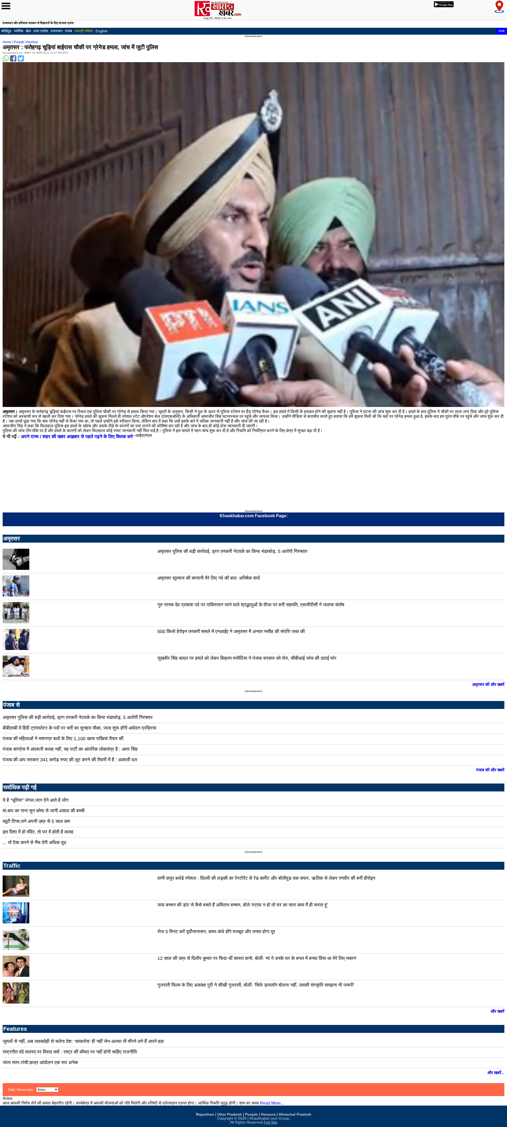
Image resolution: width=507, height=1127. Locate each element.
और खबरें (497, 1011)
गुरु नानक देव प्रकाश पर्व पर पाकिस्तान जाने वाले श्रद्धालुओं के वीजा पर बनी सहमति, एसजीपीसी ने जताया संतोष (250, 604)
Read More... (272, 1103)
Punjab (19, 42)
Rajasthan (205, 1114)
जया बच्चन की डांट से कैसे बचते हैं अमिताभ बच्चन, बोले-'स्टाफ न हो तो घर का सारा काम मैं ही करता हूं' (242, 905)
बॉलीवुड (6, 31)
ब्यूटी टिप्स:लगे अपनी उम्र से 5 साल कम (36, 821)
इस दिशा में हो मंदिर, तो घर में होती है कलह (38, 832)
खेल (28, 31)
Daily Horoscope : (22, 1090)
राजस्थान (56, 31)
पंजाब (68, 31)
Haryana (268, 1114)
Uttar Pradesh (229, 1114)
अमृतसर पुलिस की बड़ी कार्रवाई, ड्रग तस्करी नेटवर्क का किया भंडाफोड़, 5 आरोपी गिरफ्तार (232, 551)
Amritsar (32, 42)
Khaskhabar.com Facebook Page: (254, 516)
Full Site (270, 1122)
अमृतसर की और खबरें (488, 684)
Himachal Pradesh (295, 1114)
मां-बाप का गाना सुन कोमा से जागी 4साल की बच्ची (43, 810)
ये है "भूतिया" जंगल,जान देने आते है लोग (35, 800)
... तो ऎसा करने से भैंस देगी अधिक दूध (34, 842)
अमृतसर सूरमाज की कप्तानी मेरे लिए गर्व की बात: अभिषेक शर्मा (208, 578)
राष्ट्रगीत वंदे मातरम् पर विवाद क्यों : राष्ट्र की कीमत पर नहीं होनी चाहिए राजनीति (70, 1052)
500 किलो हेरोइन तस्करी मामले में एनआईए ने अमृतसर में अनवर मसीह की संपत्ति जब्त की (231, 631)
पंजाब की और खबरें (490, 770)
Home (7, 42)
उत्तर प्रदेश (40, 31)
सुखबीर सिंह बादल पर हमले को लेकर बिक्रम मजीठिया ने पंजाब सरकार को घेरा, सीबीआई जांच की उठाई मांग (246, 658)
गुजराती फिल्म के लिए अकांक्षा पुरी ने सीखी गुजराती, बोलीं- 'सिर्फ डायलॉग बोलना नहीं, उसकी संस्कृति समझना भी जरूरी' (255, 985)
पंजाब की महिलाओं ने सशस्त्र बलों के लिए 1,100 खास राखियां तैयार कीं (63, 738)
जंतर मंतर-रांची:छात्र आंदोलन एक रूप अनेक (40, 1062)
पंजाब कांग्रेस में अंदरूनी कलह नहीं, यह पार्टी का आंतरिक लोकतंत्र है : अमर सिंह (70, 749)
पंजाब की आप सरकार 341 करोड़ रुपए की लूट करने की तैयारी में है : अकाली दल (70, 759)
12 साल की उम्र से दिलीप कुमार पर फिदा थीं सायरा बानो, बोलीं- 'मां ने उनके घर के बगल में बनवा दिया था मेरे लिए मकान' (256, 958)
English (102, 31)
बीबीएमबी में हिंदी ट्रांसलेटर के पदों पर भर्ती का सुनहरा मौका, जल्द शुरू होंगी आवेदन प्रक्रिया (79, 728)
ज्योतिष (18, 31)
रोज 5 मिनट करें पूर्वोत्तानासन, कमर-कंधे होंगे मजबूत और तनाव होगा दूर (216, 931)
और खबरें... (495, 1072)
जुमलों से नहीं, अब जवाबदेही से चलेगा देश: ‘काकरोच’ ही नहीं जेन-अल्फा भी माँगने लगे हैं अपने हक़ (83, 1041)
